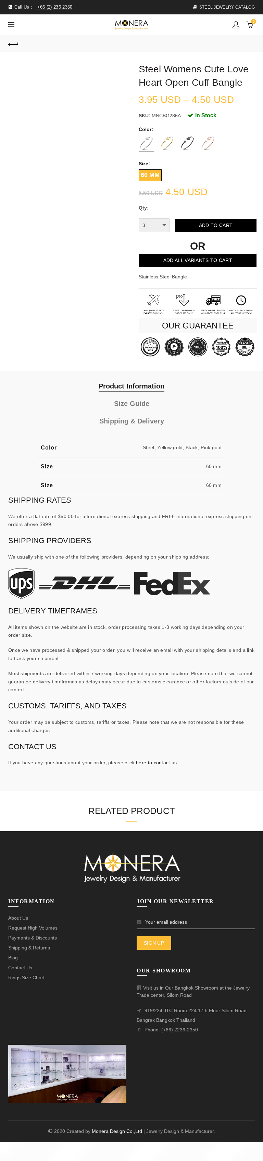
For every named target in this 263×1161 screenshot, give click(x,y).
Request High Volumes (33, 928)
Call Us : (42, 7)
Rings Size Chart (26, 977)
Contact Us (20, 967)
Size (143, 163)
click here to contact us (151, 762)
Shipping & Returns (29, 947)
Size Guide (131, 403)
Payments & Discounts (32, 938)
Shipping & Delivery (131, 421)
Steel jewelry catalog (227, 7)
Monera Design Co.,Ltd (117, 1131)
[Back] (13, 43)
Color (145, 129)
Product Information (131, 386)
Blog (13, 957)
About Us (18, 918)
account (236, 25)
